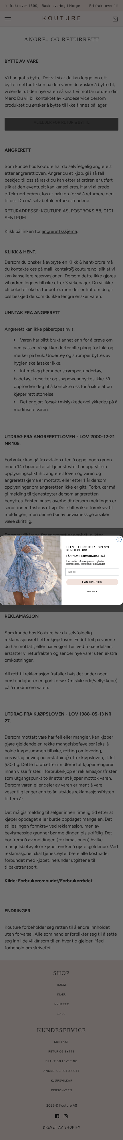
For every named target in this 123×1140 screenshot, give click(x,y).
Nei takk (92, 591)
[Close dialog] (119, 539)
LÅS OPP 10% (92, 581)
